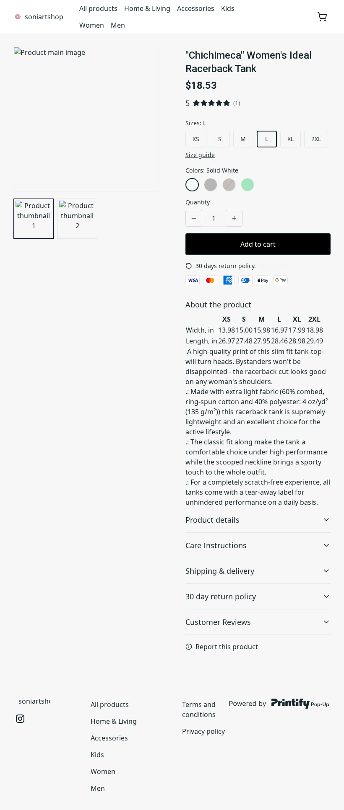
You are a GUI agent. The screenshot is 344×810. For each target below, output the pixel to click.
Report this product (226, 646)
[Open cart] (322, 16)
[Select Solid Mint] (247, 184)
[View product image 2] (77, 219)
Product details (212, 520)
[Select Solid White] (192, 184)
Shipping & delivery (219, 571)
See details (273, 266)
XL (290, 139)
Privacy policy (203, 731)
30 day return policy (220, 596)
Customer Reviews (218, 622)
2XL (316, 139)
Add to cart (258, 244)
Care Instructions (216, 545)
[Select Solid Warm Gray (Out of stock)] (229, 184)
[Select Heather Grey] (210, 184)
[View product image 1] (33, 219)
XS (196, 139)
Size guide (200, 155)
